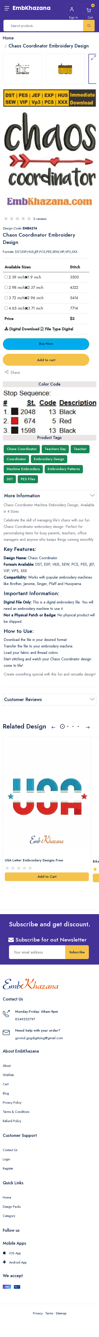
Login (6, 1159)
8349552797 (25, 1019)
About (7, 1065)
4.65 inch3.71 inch (26, 308)
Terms (49, 1313)
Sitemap (61, 1313)
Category (9, 1216)
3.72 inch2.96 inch (26, 298)
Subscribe (77, 952)
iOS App (14, 1253)
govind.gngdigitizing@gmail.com (39, 1038)
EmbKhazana (32, 8)
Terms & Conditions (16, 1111)
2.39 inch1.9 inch (25, 277)
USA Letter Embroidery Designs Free (34, 860)
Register (8, 1168)
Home (7, 1197)
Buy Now (46, 343)
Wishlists (8, 1075)
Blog (6, 1093)
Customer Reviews (23, 699)
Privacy (38, 1313)
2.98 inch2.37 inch (26, 287)
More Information (22, 495)
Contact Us (10, 1150)
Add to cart (46, 360)
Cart (6, 1084)
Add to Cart (47, 876)
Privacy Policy (12, 1102)
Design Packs (11, 1206)
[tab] (22, 69)
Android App (17, 1262)
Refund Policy (12, 1121)
